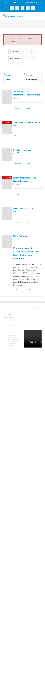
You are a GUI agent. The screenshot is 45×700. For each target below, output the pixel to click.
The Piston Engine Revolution (26, 122)
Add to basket (18, 108)
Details (28, 108)
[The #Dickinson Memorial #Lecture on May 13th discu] (12, 446)
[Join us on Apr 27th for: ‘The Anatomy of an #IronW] (12, 518)
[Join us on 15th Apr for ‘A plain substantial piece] (12, 635)
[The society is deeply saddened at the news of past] (12, 578)
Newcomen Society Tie (23, 208)
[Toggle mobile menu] (41, 15)
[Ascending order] (34, 51)
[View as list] (24, 64)
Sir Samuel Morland (22, 149)
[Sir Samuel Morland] (7, 154)
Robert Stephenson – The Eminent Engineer (24, 179)
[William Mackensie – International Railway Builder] (7, 97)
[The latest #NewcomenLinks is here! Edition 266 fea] (12, 378)
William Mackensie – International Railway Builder (26, 93)
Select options (18, 222)
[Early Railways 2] (7, 241)
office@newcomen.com (32, 2)
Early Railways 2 (20, 236)
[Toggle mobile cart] (36, 15)
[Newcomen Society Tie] (7, 213)
